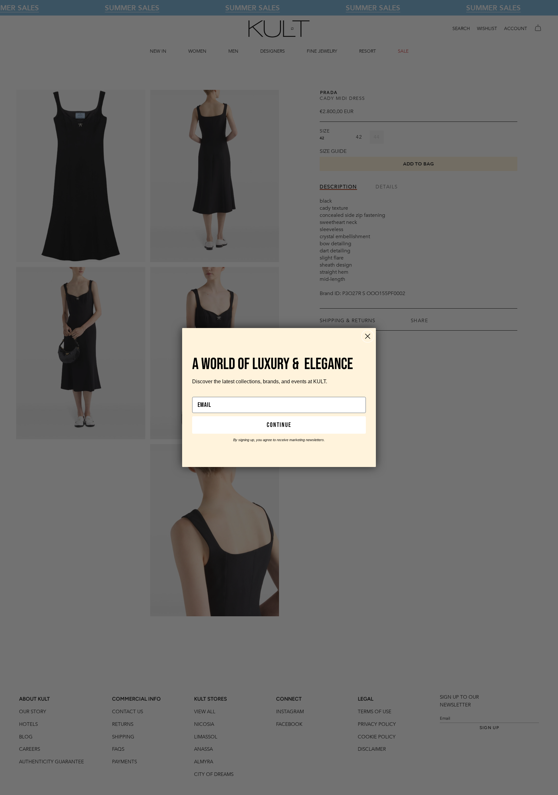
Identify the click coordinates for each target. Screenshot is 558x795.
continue (279, 425)
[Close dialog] (367, 336)
